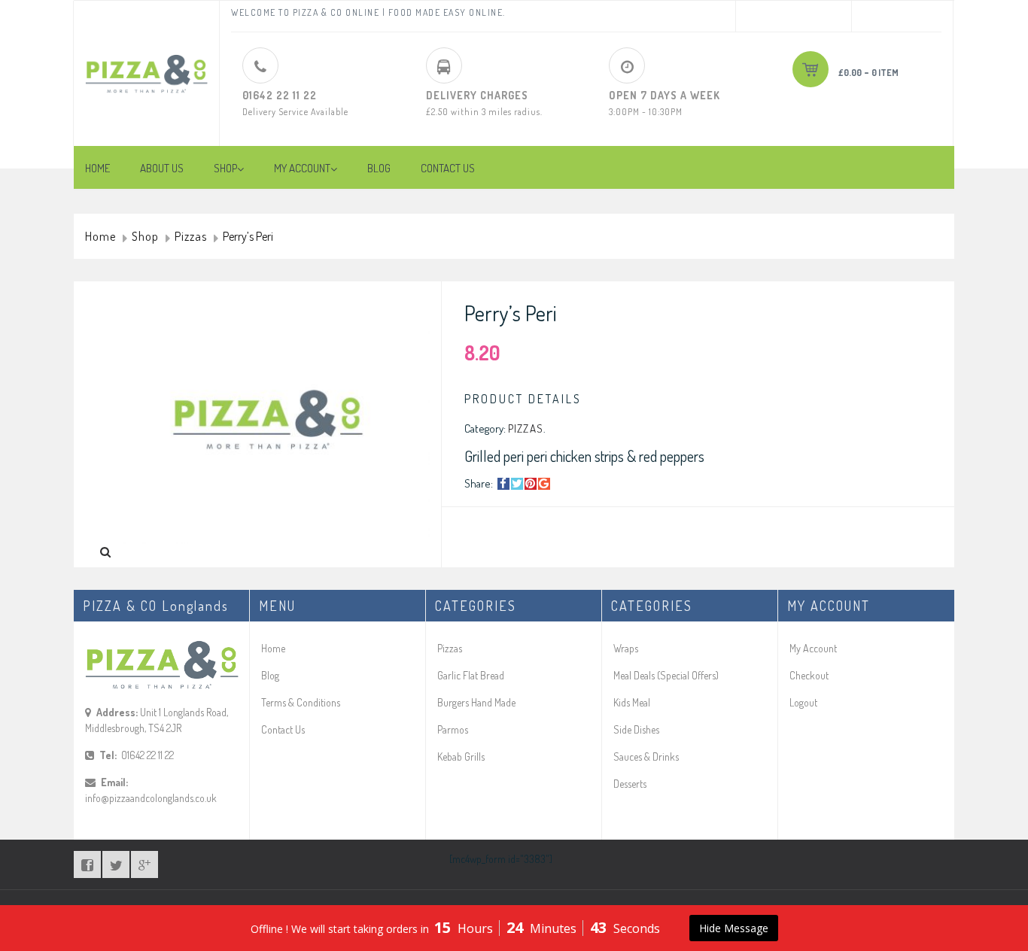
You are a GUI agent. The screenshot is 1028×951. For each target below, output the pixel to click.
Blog (270, 675)
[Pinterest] (531, 484)
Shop (145, 237)
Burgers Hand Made (476, 702)
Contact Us (283, 729)
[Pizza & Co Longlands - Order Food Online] (146, 62)
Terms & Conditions (300, 702)
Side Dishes (636, 729)
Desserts (629, 783)
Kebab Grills (461, 756)
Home (100, 237)
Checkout (809, 675)
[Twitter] (517, 484)
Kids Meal (631, 702)
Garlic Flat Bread (470, 675)
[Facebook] (503, 484)
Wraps (625, 648)
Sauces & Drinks (646, 756)
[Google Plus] (544, 484)
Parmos (452, 729)
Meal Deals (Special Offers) (666, 675)
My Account (813, 648)
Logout (803, 702)
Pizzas (191, 237)
